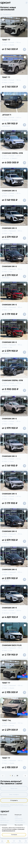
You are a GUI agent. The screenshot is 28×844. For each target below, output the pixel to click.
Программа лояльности (20, 822)
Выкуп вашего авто (4, 820)
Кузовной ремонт (18, 818)
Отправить (14, 800)
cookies (14, 829)
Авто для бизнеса (4, 822)
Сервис (16, 816)
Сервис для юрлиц (19, 820)
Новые (1, 816)
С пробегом (3, 818)
